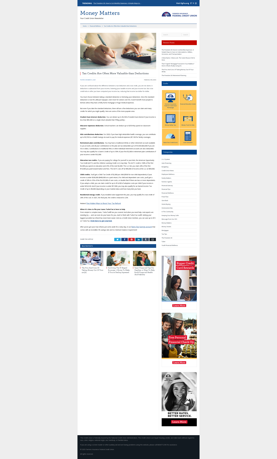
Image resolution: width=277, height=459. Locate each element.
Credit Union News (168, 171)
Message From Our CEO (169, 219)
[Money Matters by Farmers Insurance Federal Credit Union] (179, 13)
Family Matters (166, 178)
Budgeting (165, 167)
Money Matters (167, 223)
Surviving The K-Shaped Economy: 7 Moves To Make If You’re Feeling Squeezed (119, 269)
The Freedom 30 (167, 238)
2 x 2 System (166, 159)
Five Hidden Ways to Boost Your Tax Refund (102, 203)
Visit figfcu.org (182, 3)
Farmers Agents (167, 182)
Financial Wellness (150, 80)
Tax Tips (164, 234)
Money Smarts (166, 227)
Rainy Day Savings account (140, 226)
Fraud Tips (165, 197)
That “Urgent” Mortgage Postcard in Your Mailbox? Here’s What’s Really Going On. (178, 65)
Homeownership (167, 208)
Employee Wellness (168, 174)
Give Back (165, 200)
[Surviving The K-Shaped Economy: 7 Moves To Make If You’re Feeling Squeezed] (118, 257)
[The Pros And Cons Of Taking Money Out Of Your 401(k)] (91, 257)
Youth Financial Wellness (170, 245)
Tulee (163, 242)
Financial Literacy (167, 185)
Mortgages (165, 230)
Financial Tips (166, 189)
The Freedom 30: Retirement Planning (174, 75)
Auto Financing (166, 163)
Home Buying (166, 204)
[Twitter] (193, 3)
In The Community (167, 212)
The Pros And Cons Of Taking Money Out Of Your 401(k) (92, 269)
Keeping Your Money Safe (170, 215)
